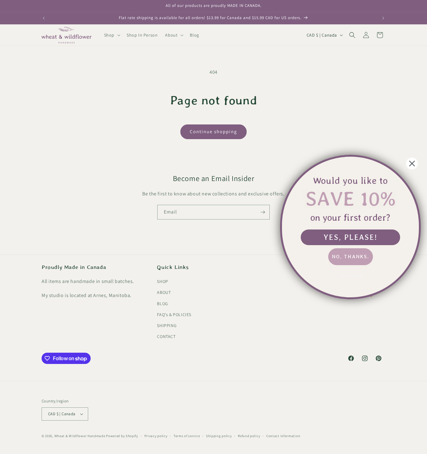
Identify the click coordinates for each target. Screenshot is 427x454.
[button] (111, 35)
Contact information (283, 436)
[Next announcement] (383, 18)
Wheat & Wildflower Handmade (79, 436)
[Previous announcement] (44, 18)
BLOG (162, 303)
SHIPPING (167, 325)
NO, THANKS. (350, 257)
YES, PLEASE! (350, 237)
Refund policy (249, 436)
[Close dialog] (412, 163)
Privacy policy (156, 436)
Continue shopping (213, 131)
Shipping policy (219, 436)
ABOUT (164, 292)
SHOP (162, 281)
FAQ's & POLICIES (174, 314)
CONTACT (166, 336)
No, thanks (350, 275)
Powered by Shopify (122, 436)
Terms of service (186, 436)
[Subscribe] (262, 212)
